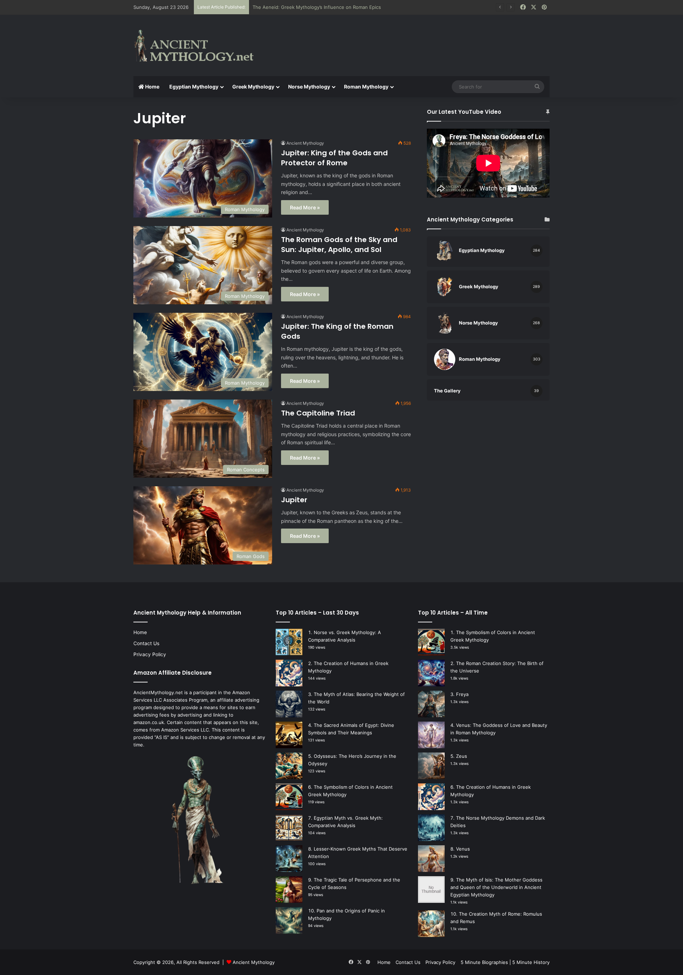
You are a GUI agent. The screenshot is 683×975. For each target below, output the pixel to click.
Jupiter (294, 500)
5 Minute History (531, 962)
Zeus (461, 756)
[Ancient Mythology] (199, 45)
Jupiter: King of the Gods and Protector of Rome (334, 158)
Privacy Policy (149, 654)
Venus (463, 849)
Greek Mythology (253, 87)
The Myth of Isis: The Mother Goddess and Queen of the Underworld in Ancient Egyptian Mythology (496, 887)
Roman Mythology (366, 87)
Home (151, 87)
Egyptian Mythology (193, 87)
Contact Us (146, 643)
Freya (462, 694)
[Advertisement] (412, 38)
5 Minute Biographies (484, 962)
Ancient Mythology (305, 143)
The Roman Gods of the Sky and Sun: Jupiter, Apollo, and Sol (339, 245)
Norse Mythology (309, 87)
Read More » (305, 207)
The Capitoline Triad (318, 413)
